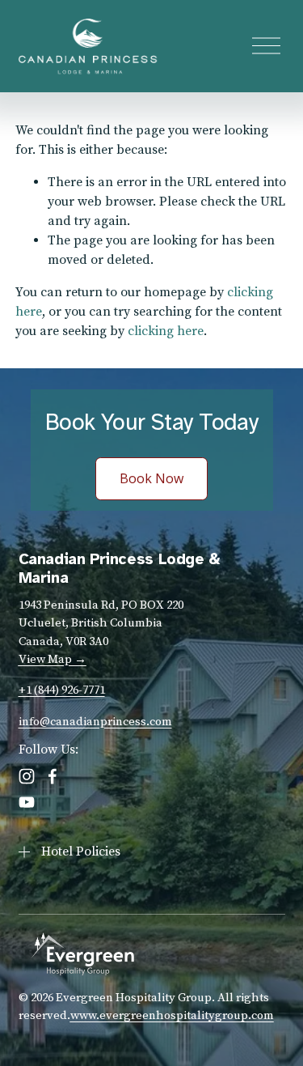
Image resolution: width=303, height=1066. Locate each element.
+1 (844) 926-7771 (62, 690)
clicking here (166, 331)
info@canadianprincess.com (95, 721)
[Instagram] (27, 776)
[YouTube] (27, 802)
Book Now (151, 478)
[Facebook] (52, 776)
